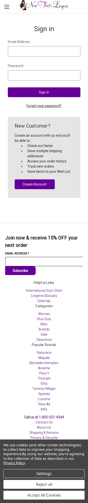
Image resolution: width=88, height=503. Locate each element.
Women (44, 314)
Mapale (44, 358)
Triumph (44, 378)
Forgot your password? (44, 106)
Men (44, 324)
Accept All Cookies (44, 495)
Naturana (44, 353)
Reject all (44, 484)
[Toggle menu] (6, 6)
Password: (16, 66)
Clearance (44, 340)
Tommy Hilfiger (44, 389)
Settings (44, 473)
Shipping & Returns (44, 433)
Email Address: (19, 42)
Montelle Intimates (44, 363)
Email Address (17, 253)
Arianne (44, 368)
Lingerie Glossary (44, 296)
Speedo (44, 394)
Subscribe (20, 271)
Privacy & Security (44, 438)
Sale (44, 334)
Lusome (44, 399)
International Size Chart (44, 290)
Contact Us (44, 422)
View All (44, 404)
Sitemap (44, 301)
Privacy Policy (14, 463)
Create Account (34, 184)
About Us (44, 427)
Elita (44, 383)
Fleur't (44, 373)
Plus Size (44, 319)
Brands (44, 329)
